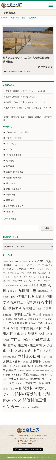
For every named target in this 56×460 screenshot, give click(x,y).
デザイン (47, 269)
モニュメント (44, 273)
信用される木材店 (31, 296)
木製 (50, 357)
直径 (26, 374)
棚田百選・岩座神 (11, 366)
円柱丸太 (7, 315)
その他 (8, 71)
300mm (32, 261)
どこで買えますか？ (14, 206)
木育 (44, 356)
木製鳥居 (46, 362)
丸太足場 (33, 285)
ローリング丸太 (39, 277)
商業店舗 (9, 319)
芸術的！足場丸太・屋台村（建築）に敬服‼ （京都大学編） (28, 118)
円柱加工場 (22, 314)
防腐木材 (10, 211)
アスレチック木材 (16, 269)
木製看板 (25, 362)
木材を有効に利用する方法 (33, 350)
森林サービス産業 (35, 366)
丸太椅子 (24, 285)
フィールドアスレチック (11, 273)
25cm (11, 262)
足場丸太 (19, 383)
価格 (13, 296)
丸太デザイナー (12, 286)
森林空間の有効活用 (24, 370)
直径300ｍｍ (34, 375)
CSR (40, 261)
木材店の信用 (29, 356)
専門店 (16, 339)
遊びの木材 (11, 183)
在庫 (17, 333)
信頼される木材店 (13, 189)
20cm (5, 262)
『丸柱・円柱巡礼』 (14, 138)
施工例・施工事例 (30, 345)
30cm (18, 261)
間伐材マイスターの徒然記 (18, 18)
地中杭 (23, 334)
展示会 (12, 345)
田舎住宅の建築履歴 (14, 172)
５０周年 (35, 407)
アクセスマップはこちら (29, 441)
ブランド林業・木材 (28, 273)
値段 (39, 309)
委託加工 (6, 340)
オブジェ (32, 269)
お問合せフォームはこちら (29, 444)
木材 (10, 350)
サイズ (40, 269)
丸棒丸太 (12, 291)
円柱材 (36, 314)
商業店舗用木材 (20, 319)
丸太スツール (35, 280)
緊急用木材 (24, 379)
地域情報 (10, 161)
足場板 (6, 389)
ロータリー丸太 (26, 277)
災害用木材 (16, 375)
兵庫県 (47, 308)
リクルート (11, 195)
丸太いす (7, 280)
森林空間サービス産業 (41, 371)
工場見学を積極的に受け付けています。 (21, 97)
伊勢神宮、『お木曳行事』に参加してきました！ (24, 102)
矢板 (5, 379)
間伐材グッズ (12, 400)
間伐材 (28, 388)
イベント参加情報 (13, 155)
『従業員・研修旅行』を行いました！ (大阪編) (25, 91)
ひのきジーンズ (22, 265)
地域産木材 (36, 333)
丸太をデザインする (20, 281)
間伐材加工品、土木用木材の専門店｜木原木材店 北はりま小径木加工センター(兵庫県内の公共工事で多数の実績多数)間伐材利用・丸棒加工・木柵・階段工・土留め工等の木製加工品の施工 (11, 6)
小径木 (26, 339)
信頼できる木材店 (22, 308)
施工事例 (14, 71)
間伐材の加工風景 (24, 71)
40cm (25, 262)
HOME (5, 18)
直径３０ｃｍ (46, 375)
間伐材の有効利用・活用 (32, 394)
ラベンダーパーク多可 (10, 277)
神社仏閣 (13, 378)
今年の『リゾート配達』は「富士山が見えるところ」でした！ (27, 109)
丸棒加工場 (27, 291)
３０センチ (25, 407)
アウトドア (35, 265)
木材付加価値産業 (9, 357)
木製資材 (36, 361)
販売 (11, 383)
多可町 (49, 334)
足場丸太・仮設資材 (37, 383)
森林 (23, 366)
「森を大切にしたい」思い (17, 132)
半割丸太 (46, 315)
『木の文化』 (12, 143)
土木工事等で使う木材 (22, 322)
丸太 (48, 276)
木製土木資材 (11, 361)
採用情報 (10, 200)
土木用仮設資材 (31, 328)
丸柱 (43, 285)
